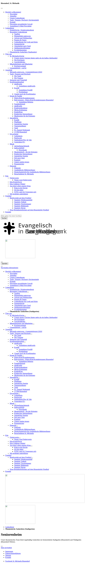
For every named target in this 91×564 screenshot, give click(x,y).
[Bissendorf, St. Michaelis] (45, 237)
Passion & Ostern (20, 40)
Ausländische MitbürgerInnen (24, 170)
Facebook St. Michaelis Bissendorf (17, 561)
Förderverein (14, 178)
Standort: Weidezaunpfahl (23, 200)
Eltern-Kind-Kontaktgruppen (24, 98)
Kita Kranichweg (16, 182)
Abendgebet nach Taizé (22, 46)
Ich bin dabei (18, 190)
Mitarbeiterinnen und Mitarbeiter (21, 64)
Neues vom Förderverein (23, 180)
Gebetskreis (18, 136)
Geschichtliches (19, 62)
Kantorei (17, 160)
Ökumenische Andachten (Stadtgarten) (23, 52)
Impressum (9, 551)
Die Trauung (18, 78)
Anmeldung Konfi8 (25, 90)
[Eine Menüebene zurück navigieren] (2, 8)
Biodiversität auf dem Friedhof (20, 198)
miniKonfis (18, 84)
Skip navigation (6, 548)
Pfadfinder (18, 122)
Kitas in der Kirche (21, 188)
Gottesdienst (9, 28)
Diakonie (13, 166)
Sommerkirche (19, 44)
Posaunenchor (19, 164)
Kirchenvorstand (20, 66)
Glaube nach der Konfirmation (25, 94)
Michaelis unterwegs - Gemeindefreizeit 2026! (26, 72)
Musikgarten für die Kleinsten (24, 116)
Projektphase (23, 92)
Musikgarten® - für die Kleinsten (25, 152)
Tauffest (17, 34)
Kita (6, 176)
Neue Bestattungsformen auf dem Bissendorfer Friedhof (29, 210)
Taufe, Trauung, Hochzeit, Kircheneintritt (24, 20)
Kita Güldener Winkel (17, 184)
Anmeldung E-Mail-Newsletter (21, 26)
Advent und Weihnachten (23, 38)
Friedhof (8, 196)
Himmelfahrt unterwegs (22, 36)
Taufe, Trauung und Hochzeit (20, 74)
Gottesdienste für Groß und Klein (26, 42)
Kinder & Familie (16, 96)
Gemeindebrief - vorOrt (18, 68)
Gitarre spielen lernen (21, 162)
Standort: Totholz (20, 202)
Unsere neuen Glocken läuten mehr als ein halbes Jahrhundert (35, 58)
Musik (12, 144)
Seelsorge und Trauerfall (18, 80)
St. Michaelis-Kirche (17, 56)
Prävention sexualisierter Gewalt (21, 24)
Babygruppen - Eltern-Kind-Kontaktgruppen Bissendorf (33, 100)
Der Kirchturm (19, 60)
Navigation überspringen (9, 268)
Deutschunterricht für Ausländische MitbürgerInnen (32, 172)
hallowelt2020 (19, 148)
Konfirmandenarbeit (17, 82)
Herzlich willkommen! (13, 12)
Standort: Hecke (20, 208)
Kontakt (12, 22)
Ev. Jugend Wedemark (22, 130)
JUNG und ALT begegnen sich (25, 192)
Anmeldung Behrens (26, 102)
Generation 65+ (19, 142)
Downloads (23, 150)
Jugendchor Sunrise (21, 124)
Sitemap (8, 555)
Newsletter (13, 14)
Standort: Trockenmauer (22, 204)
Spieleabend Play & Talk (23, 140)
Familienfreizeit (19, 104)
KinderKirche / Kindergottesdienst (22, 30)
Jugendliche (14, 118)
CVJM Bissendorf (20, 132)
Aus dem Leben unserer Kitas (20, 186)
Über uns (8, 54)
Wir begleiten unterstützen (19, 194)
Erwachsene (14, 134)
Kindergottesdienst (20, 108)
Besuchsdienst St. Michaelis (24, 174)
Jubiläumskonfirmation (22, 48)
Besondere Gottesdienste (18, 32)
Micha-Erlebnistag (20, 110)
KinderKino (18, 112)
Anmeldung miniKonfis (27, 86)
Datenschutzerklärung (13, 553)
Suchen (4, 218)
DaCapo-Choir (19, 158)
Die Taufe (17, 76)
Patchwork (18, 138)
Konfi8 (16, 88)
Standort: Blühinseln (21, 206)
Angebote (8, 70)
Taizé (16, 128)
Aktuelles (13, 16)
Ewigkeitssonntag (20, 50)
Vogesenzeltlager (20, 126)
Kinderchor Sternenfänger (23, 114)
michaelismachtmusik (21, 146)
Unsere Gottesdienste (17, 18)
